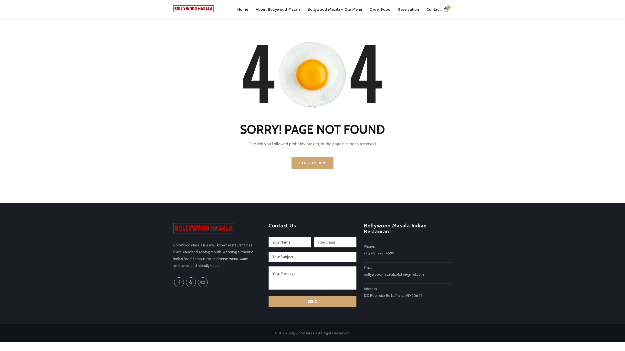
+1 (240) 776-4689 (379, 253)
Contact (434, 9)
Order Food (379, 9)
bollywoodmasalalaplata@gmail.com (394, 274)
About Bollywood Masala (278, 9)
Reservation (408, 9)
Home (242, 9)
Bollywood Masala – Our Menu (335, 9)
